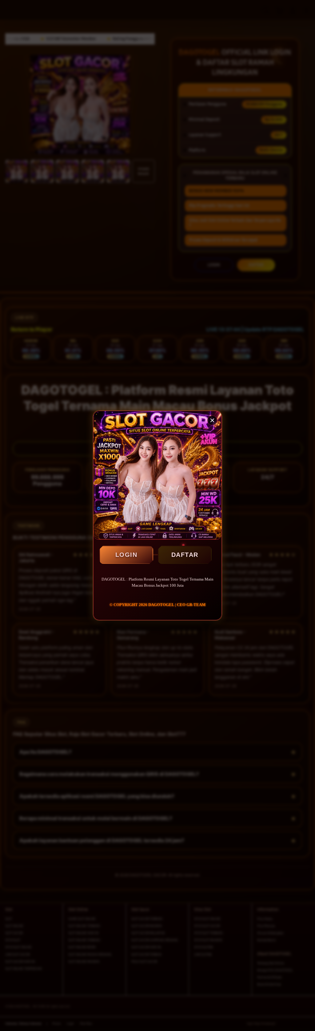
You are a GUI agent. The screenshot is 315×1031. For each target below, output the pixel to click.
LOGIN (126, 554)
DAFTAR (184, 554)
